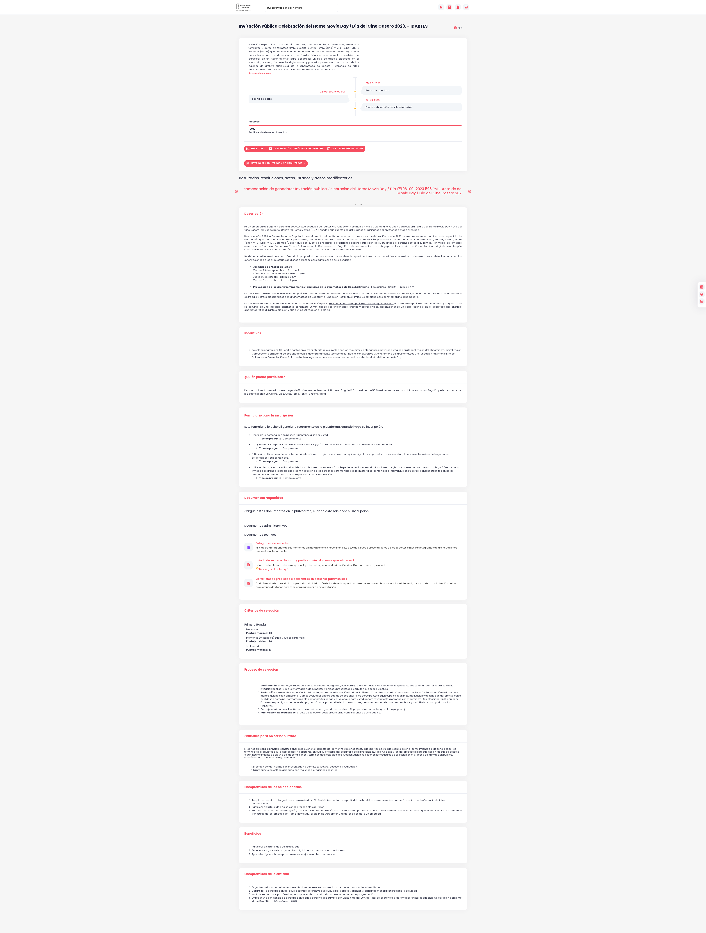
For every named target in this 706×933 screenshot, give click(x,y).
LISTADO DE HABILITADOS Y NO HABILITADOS (276, 163)
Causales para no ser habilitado (270, 736)
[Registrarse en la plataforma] (466, 7)
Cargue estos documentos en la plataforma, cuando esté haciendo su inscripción (306, 511)
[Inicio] (441, 7)
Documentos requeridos (263, 498)
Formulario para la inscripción (268, 415)
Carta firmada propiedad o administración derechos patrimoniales (301, 579)
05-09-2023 (373, 83)
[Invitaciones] (449, 7)
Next (470, 191)
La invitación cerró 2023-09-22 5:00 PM (298, 148)
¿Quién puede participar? (264, 377)
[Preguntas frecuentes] (702, 294)
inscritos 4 (257, 148)
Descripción (253, 214)
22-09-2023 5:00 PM (332, 91)
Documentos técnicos (260, 535)
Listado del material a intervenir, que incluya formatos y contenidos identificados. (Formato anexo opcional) (320, 565)
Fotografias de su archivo (273, 543)
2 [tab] (361, 204)
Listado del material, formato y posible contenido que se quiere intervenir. (305, 560)
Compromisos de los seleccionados (273, 787)
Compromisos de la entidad (266, 874)
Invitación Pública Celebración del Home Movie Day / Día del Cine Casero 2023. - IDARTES (333, 26)
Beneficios (252, 834)
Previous (236, 191)
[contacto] (702, 301)
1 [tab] (355, 204)
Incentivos (252, 333)
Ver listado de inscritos (347, 148)
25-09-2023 (373, 100)
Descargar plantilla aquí (273, 569)
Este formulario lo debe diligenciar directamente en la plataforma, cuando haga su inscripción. (313, 426)
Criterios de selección (261, 610)
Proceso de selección (261, 670)
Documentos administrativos (265, 526)
